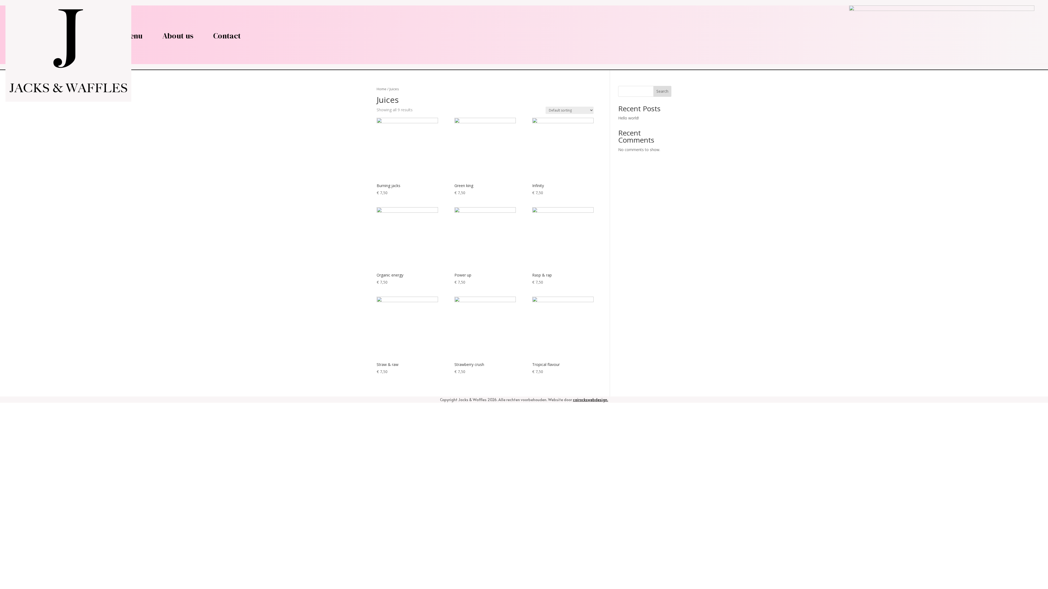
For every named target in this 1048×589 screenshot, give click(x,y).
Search (662, 91)
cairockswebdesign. (590, 399)
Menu (133, 36)
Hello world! (628, 118)
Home (381, 88)
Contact (227, 36)
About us (177, 36)
